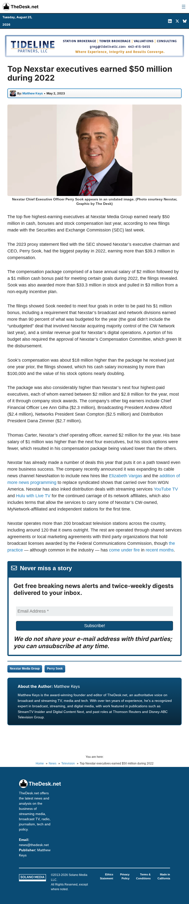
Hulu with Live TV (33, 495)
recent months (160, 550)
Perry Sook (55, 668)
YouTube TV (166, 489)
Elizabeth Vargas (125, 475)
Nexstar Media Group (25, 668)
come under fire (124, 550)
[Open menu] (184, 7)
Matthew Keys (67, 686)
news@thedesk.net (34, 845)
